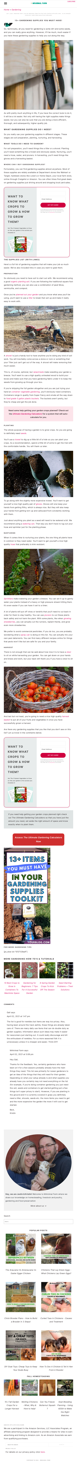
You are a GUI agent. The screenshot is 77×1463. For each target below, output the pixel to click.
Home (6, 10)
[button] (20, 245)
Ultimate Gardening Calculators (27, 414)
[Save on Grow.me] (8, 25)
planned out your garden (27, 294)
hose (13, 544)
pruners (47, 615)
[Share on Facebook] (5, 25)
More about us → (38, 1206)
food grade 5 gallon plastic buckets (22, 398)
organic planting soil (20, 281)
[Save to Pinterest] (7, 25)
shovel (9, 356)
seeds (23, 433)
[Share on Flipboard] (10, 25)
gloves (39, 504)
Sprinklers (8, 599)
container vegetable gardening (25, 392)
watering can (28, 524)
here (43, 1452)
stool (68, 652)
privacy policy (51, 212)
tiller (31, 298)
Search (7, 1216)
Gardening (16, 10)
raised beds (38, 372)
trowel (18, 439)
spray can (25, 635)
